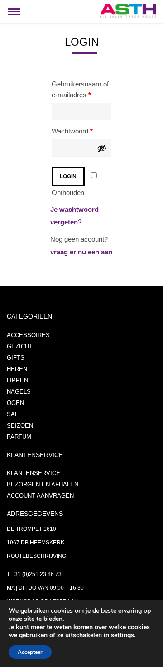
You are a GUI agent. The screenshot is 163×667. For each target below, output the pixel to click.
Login (68, 176)
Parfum (19, 437)
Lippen (17, 380)
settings (122, 635)
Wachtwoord (72, 131)
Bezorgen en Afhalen (42, 484)
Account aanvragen (40, 495)
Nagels (19, 391)
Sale (14, 414)
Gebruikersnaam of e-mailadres (80, 89)
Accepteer (30, 652)
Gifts (15, 357)
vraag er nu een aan (81, 252)
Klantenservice (33, 473)
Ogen (15, 403)
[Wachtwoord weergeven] (102, 148)
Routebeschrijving (36, 556)
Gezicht (20, 346)
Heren (17, 369)
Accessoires (28, 335)
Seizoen (20, 425)
